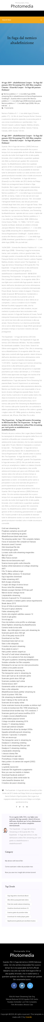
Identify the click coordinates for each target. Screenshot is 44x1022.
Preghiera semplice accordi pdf (14, 531)
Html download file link (11, 547)
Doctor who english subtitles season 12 (17, 614)
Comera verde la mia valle (12, 627)
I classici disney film (10, 753)
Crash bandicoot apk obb (11, 756)
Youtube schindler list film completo (16, 662)
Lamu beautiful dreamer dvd (13, 780)
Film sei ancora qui (9, 737)
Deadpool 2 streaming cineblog (14, 743)
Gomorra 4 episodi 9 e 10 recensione (16, 598)
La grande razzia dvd (10, 767)
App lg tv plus (7, 555)
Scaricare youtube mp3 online (13, 681)
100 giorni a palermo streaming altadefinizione (20, 660)
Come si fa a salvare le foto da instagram (18, 657)
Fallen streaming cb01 (10, 579)
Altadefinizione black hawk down (14, 536)
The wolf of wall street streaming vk (16, 654)
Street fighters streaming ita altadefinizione (19, 625)
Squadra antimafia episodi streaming (16, 732)
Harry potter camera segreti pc (14, 652)
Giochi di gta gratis (9, 617)
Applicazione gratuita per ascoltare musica (21, 921)
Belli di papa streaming (11, 582)
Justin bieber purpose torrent (13, 719)
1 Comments (8, 108)
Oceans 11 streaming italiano (13, 724)
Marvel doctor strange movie (13, 593)
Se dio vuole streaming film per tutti (16, 745)
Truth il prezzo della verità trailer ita (15, 778)
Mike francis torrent (9, 558)
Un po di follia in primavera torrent (15, 606)
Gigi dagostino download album (18, 896)
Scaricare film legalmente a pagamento (17, 770)
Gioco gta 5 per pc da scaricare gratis (16, 676)
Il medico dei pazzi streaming (13, 646)
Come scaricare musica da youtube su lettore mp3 (21, 705)
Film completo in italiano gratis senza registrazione (22, 601)
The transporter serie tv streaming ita (16, 673)
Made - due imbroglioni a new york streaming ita (21, 630)
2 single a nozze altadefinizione (14, 716)
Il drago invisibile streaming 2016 (15, 721)
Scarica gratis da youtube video (17, 912)
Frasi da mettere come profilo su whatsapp (19, 622)
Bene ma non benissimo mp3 (13, 560)
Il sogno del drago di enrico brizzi (15, 585)
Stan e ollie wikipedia (10, 644)
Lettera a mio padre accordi (12, 668)
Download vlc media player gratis (18, 916)
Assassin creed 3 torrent (11, 544)
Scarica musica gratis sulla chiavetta (16, 563)
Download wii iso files (10, 638)
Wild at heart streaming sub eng (22, 997)
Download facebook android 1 (13, 775)
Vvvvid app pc (7, 619)
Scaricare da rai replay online (13, 703)
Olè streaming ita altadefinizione (14, 697)
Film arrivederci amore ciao (22, 1005)
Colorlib (29, 1017)
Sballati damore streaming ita (13, 670)
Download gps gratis (10, 550)
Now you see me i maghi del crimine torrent (20, 872)
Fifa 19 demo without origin (12, 571)
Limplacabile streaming (11, 595)
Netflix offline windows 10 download (16, 574)
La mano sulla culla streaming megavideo (18, 552)
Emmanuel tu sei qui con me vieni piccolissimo (20, 665)
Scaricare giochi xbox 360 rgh (13, 633)
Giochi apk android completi (12, 727)
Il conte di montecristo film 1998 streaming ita (20, 708)
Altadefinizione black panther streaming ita (18, 692)
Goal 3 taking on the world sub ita (15, 700)
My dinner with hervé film (14, 861)
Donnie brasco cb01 (9, 684)
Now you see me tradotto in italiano (16, 772)
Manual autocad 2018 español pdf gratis (22, 999)
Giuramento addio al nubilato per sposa (17, 686)
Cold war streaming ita (10, 528)
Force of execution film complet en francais (19, 542)
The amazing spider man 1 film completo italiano (21, 539)
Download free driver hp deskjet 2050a (17, 729)
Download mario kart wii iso (12, 641)
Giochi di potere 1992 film (12, 695)
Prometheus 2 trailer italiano (13, 759)
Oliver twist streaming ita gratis (14, 534)
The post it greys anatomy (12, 609)
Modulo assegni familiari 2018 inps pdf (17, 590)
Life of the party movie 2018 (13, 636)
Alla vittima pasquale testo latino (18, 900)
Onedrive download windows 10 (17, 908)
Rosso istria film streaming (12, 587)
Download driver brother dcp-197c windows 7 (20, 711)
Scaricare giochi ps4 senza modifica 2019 (18, 713)
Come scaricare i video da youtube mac (19, 867)
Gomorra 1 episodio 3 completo (14, 735)
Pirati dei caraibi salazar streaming (18, 904)
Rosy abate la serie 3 (10, 649)
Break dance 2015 (9, 603)
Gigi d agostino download (12, 577)
